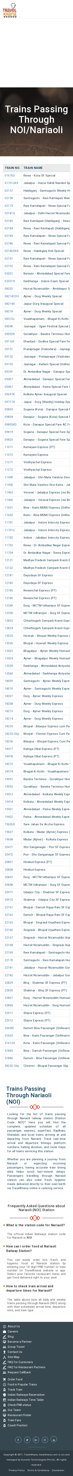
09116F (10, 341)
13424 (9, 658)
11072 (9, 455)
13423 (9, 651)
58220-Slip (12, 1066)
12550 (9, 613)
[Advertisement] (36, 37)
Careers (12, 1331)
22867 (9, 998)
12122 (9, 568)
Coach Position (16, 1425)
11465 (9, 492)
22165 (9, 922)
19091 (9, 779)
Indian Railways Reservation (25, 1394)
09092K (10, 334)
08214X (10, 304)
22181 (9, 967)
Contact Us (14, 1351)
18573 (9, 764)
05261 (9, 273)
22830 (9, 990)
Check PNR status (18, 1404)
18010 (9, 688)
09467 (9, 387)
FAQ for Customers (19, 1362)
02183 (9, 221)
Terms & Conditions (38, 1470)
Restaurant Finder (19, 1415)
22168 (9, 945)
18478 (9, 756)
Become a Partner (19, 1341)
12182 (9, 583)
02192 (9, 266)
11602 (9, 515)
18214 (9, 718)
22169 (9, 952)
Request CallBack (18, 1372)
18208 (9, 704)
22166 (9, 930)
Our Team (13, 1410)
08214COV (12, 296)
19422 (9, 817)
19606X (10, 824)
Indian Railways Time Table (25, 1399)
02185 (9, 236)
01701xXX (11, 183)
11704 (9, 553)
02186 (9, 243)
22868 (9, 1005)
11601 (9, 507)
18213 (9, 711)
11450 (9, 485)
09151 (9, 349)
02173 (9, 206)
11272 (9, 469)
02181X (10, 213)
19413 (9, 794)
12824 (9, 628)
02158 (9, 198)
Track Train (14, 1389)
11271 (9, 462)
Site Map (12, 1357)
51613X (10, 1043)
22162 (9, 915)
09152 (9, 356)
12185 (9, 590)
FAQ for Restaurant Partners (26, 1367)
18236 (9, 741)
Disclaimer (58, 1470)
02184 (9, 228)
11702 (9, 537)
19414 (9, 801)
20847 (9, 877)
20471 (9, 847)
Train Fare (13, 1420)
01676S (10, 175)
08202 (9, 288)
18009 (9, 681)
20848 (9, 885)
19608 (9, 839)
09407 (9, 379)
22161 (9, 907)
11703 (9, 545)
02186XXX (11, 251)
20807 (9, 862)
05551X (10, 281)
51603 (9, 1035)
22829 (9, 983)
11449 (9, 477)
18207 (9, 696)
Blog (10, 1336)
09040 (9, 326)
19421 (9, 809)
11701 (9, 522)
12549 (9, 605)
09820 (9, 439)
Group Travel (15, 1346)
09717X (10, 402)
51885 (9, 1050)
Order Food (14, 1379)
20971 (9, 892)
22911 (9, 1013)
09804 (9, 417)
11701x (9, 530)
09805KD (11, 424)
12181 (9, 575)
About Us (13, 1326)
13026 (9, 643)
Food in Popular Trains (21, 1384)
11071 (9, 447)
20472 (9, 854)
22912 (9, 1020)
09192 (9, 364)
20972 (9, 899)
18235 (9, 726)
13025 (9, 636)
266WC (9, 1028)
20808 (9, 869)
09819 (9, 432)
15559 (9, 666)
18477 (9, 749)
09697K (10, 394)
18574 (9, 771)
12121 (9, 560)
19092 (9, 786)
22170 (9, 960)
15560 (9, 673)
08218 (9, 311)
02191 (9, 258)
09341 (9, 371)
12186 (9, 598)
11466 (9, 500)
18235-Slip (12, 734)
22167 (9, 937)
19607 (9, 832)
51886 (9, 1058)
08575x (9, 319)
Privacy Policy (17, 1470)
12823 (9, 620)
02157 (9, 190)
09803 (9, 409)
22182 (9, 975)
